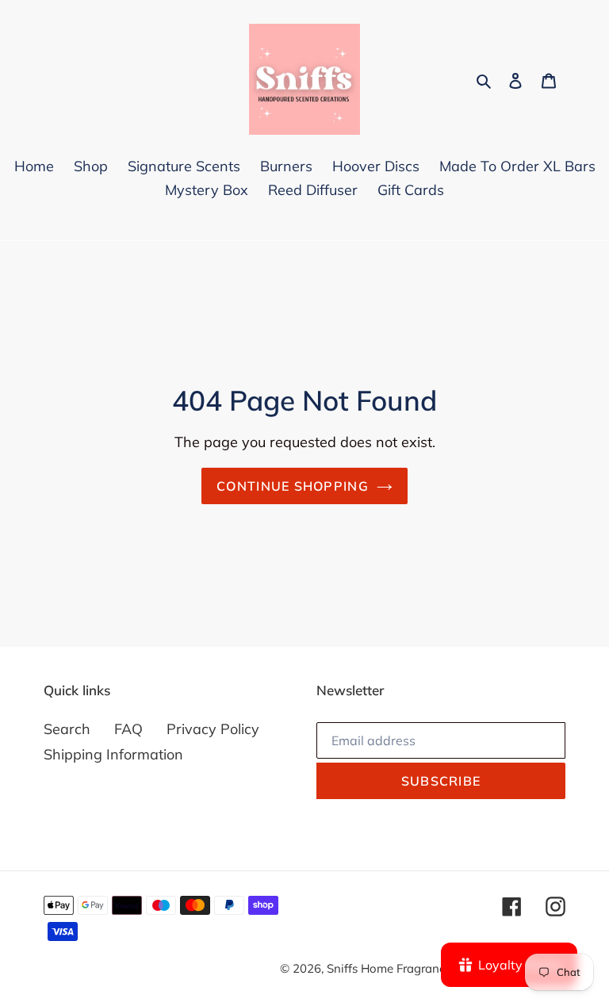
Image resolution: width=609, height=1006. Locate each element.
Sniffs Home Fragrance (390, 968)
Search (67, 729)
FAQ (128, 729)
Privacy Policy (213, 729)
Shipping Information (113, 754)
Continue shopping (292, 486)
